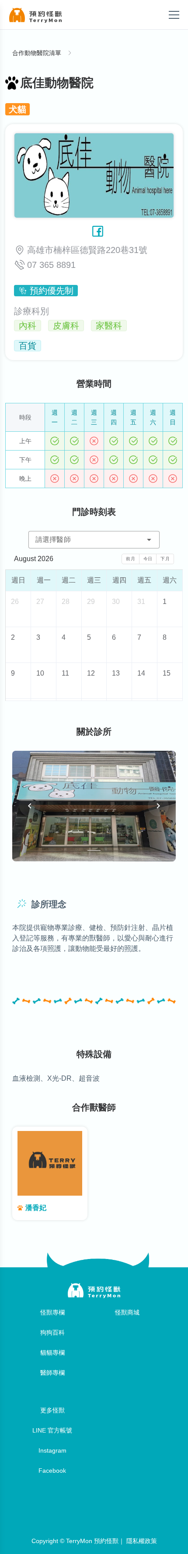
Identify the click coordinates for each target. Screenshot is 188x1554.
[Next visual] (158, 805)
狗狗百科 (52, 1332)
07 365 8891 (51, 265)
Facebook (52, 1470)
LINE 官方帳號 (52, 1430)
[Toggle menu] (174, 14)
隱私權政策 (141, 1540)
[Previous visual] (29, 805)
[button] (149, 539)
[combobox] (94, 539)
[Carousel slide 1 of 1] (94, 850)
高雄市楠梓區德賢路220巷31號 (87, 250)
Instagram (52, 1450)
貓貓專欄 (52, 1352)
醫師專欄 (52, 1372)
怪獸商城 (127, 1312)
